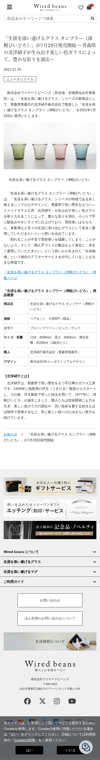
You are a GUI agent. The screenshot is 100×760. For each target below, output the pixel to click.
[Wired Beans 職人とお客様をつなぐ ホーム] (50, 7)
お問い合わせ (50, 600)
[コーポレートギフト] (50, 530)
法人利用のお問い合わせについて (50, 618)
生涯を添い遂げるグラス (22, 562)
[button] (86, 747)
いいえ (71, 750)
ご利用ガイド (14, 582)
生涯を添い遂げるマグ (21, 572)
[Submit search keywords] (92, 18)
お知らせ (10, 434)
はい (29, 750)
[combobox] (50, 19)
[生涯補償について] (50, 641)
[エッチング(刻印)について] (50, 508)
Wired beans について (21, 552)
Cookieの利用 (24, 740)
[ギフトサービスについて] (50, 486)
